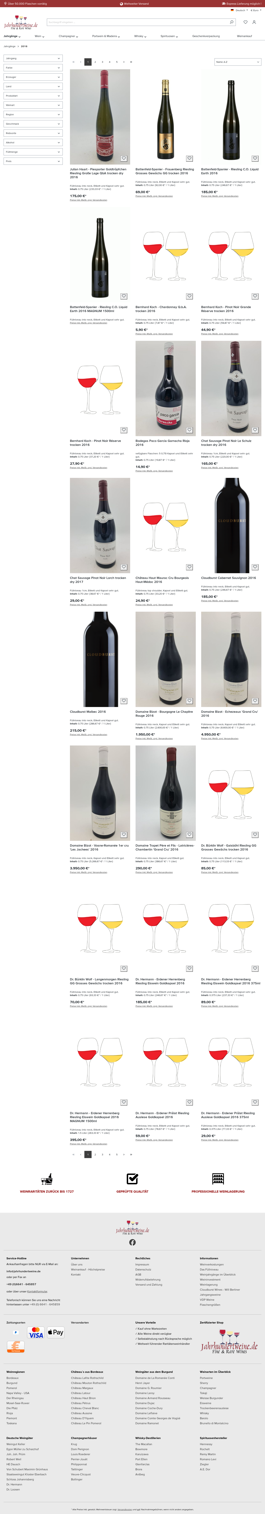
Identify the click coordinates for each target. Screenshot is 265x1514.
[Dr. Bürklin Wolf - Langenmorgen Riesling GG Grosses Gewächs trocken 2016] (100, 927)
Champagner (208, 1388)
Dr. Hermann (14, 1484)
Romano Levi (208, 1459)
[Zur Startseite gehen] (22, 21)
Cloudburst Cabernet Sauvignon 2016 (228, 578)
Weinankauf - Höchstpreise (88, 1269)
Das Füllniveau (209, 1269)
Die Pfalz (12, 1408)
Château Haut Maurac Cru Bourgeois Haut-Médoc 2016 (162, 580)
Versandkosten (125, 1509)
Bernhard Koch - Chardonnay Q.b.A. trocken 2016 (161, 309)
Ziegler (204, 1464)
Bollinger (76, 1479)
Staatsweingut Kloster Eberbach (26, 1474)
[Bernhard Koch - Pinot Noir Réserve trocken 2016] (100, 388)
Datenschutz (143, 1269)
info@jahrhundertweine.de (23, 1271)
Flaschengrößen (210, 1304)
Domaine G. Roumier (148, 1388)
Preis (9, 161)
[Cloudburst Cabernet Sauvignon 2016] (231, 525)
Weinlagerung (209, 1284)
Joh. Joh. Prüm (15, 1454)
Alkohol (10, 142)
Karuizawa (141, 1454)
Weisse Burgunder (211, 1398)
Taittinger (77, 1469)
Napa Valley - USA (17, 1393)
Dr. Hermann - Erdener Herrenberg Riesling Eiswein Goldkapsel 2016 (160, 981)
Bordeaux (12, 1377)
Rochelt (205, 1449)
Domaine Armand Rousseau (152, 1398)
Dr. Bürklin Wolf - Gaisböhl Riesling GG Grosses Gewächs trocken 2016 (228, 847)
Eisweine (205, 1403)
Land (8, 86)
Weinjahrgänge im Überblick (218, 1274)
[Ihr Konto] (254, 22)
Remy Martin (208, 1454)
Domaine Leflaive (146, 1413)
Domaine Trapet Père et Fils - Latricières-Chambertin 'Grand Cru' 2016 (165, 847)
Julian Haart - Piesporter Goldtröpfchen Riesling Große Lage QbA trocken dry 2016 (98, 173)
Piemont (11, 1418)
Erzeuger (11, 77)
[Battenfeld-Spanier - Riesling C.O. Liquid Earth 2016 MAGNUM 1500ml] (100, 254)
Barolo (204, 1418)
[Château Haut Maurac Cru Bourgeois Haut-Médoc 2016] (166, 525)
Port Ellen (141, 1459)
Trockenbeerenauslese (214, 1408)
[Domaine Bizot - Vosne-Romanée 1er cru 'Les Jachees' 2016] (100, 793)
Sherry (204, 1383)
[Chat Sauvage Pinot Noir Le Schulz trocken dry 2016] (231, 388)
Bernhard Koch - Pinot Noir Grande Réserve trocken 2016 (226, 309)
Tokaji (203, 1393)
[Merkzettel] (245, 22)
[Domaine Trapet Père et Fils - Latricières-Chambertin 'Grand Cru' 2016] (166, 793)
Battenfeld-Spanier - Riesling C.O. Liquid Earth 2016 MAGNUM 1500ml (98, 309)
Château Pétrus (80, 1403)
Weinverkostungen (212, 1264)
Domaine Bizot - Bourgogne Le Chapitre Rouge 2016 (164, 713)
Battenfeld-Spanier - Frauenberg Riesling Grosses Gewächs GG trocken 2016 (165, 171)
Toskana (11, 1423)
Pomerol (11, 1388)
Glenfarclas (142, 1464)
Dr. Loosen (13, 1489)
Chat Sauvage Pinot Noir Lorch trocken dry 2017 (98, 580)
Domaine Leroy (144, 1393)
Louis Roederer (80, 1454)
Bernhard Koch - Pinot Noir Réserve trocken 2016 (95, 443)
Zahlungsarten (15, 1322)
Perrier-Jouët (79, 1459)
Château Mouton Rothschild (88, 1383)
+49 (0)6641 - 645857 (21, 1284)
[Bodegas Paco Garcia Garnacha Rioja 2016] (166, 388)
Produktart (11, 95)
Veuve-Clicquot (81, 1474)
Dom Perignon (80, 1449)
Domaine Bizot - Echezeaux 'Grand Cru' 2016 (229, 713)
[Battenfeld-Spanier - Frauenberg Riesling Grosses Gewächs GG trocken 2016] (166, 117)
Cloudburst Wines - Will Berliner (220, 1289)
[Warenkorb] (261, 21)
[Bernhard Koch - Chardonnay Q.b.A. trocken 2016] (166, 254)
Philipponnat (79, 1464)
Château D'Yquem (82, 1418)
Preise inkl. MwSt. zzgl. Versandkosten (88, 200)
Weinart (10, 105)
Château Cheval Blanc (85, 1408)
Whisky (204, 1413)
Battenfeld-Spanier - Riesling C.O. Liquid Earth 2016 (230, 171)
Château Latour (80, 1393)
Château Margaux (82, 1388)
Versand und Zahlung (148, 1284)
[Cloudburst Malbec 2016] (100, 659)
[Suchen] (231, 22)
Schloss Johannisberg (20, 1479)
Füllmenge (12, 151)
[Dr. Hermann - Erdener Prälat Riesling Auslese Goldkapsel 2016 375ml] (231, 1060)
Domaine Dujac (145, 1403)
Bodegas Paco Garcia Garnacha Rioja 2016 (163, 443)
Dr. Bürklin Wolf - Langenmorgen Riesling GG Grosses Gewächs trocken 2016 (99, 981)
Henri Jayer (142, 1383)
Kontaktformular (37, 1291)
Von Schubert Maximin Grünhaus (27, 1469)
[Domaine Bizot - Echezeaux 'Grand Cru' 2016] (231, 659)
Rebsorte (11, 133)
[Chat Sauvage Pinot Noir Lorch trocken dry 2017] (100, 525)
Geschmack (12, 123)
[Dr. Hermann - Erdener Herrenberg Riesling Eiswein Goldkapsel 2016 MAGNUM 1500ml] (100, 1060)
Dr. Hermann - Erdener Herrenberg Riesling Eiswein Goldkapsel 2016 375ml (230, 981)
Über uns (76, 1264)
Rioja (9, 1413)
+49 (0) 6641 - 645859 (45, 1304)
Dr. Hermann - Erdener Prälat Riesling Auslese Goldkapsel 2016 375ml (228, 1115)
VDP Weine (207, 1299)
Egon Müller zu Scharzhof (22, 1449)
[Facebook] (132, 1242)
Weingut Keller (15, 1444)
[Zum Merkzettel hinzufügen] (123, 159)
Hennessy (206, 1444)
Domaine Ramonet (147, 1423)
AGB (138, 1274)
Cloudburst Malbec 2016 (88, 711)
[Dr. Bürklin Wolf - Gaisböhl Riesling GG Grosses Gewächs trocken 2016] (231, 793)
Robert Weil (13, 1459)
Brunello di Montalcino (214, 1423)
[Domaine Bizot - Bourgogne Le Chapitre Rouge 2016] (166, 659)
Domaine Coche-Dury (149, 1408)
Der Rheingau (15, 1398)
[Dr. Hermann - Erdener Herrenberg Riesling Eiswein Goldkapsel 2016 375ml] (231, 927)
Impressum (142, 1264)
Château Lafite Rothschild (87, 1377)
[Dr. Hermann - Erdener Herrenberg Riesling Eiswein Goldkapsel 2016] (166, 927)
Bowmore (141, 1449)
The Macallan (143, 1444)
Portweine (206, 1377)
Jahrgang (11, 58)
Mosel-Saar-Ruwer (17, 1403)
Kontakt (76, 1274)
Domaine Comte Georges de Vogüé (157, 1418)
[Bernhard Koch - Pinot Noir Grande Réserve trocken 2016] (231, 254)
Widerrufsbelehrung (147, 1279)
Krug (74, 1444)
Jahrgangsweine (210, 1294)
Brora (138, 1469)
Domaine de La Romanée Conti (155, 1377)
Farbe (9, 67)
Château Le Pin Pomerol (86, 1423)
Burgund (11, 1383)
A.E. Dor (205, 1469)
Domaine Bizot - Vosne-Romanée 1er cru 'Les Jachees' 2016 (99, 847)
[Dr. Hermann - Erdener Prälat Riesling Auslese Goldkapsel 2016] (166, 1060)
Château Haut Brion (83, 1398)
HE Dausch (13, 1464)
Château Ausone (81, 1413)
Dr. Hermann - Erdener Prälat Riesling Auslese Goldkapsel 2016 (162, 1115)
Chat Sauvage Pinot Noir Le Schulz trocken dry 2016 (226, 443)
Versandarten (80, 1322)
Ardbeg (140, 1474)
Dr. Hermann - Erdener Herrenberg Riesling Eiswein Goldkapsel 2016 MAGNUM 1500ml (94, 1117)
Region (10, 114)
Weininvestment (210, 1279)
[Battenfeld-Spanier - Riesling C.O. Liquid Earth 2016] (231, 117)
